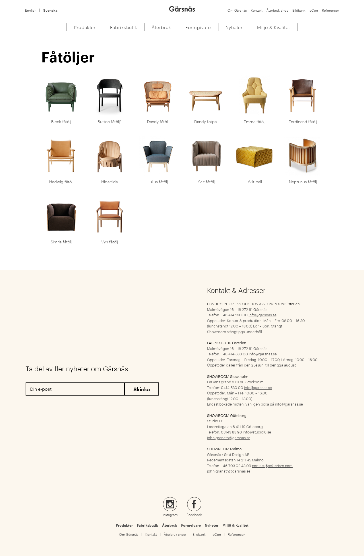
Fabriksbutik (147, 525)
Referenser (330, 10)
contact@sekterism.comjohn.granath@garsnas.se (250, 468)
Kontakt (256, 10)
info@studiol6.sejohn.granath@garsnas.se (239, 434)
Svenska (50, 10)
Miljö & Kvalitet (235, 525)
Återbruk (169, 525)
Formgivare (191, 525)
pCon (313, 10)
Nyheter (211, 525)
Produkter (124, 525)
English (30, 10)
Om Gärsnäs (237, 10)
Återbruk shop (277, 10)
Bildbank (298, 10)
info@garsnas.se (262, 314)
